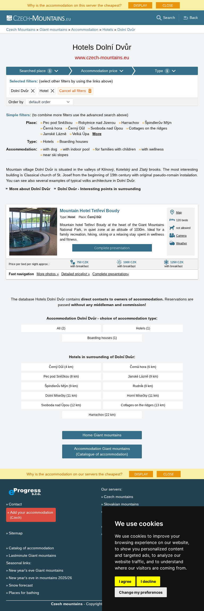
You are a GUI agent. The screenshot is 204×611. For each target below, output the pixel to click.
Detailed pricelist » (75, 274)
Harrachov (130, 122)
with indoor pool (76, 149)
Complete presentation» (110, 274)
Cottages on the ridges (148, 128)
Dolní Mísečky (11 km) (61, 395)
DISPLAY (140, 5)
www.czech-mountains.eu (102, 57)
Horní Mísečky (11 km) (143, 395)
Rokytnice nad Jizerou (97, 122)
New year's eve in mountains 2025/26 (40, 578)
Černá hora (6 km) (143, 367)
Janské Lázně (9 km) (143, 376)
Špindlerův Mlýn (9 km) (61, 386)
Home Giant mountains (102, 435)
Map (179, 212)
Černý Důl (76, 128)
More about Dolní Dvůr (29, 189)
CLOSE (168, 5)
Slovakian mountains (121, 504)
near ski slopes (55, 155)
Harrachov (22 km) (102, 415)
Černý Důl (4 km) (61, 367)
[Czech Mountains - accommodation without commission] (38, 18)
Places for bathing (24, 593)
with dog (50, 149)
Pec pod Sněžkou (58, 122)
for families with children (115, 149)
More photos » (48, 274)
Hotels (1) (143, 328)
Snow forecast (21, 585)
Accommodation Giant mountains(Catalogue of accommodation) (102, 451)
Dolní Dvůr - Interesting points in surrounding (99, 189)
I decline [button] (148, 581)
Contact (15, 504)
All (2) (61, 328)
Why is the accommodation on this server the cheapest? (74, 5)
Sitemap (16, 533)
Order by (15, 102)
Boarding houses (74, 141)
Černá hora (52, 128)
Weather (181, 243)
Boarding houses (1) (102, 338)
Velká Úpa (80, 134)
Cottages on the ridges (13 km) (143, 405)
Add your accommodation (31, 515)
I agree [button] (125, 581)
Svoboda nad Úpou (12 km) (61, 405)
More (96, 134)
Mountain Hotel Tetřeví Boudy (90, 210)
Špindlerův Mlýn (158, 122)
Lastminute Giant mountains (32, 555)
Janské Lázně (54, 134)
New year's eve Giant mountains (36, 570)
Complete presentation (112, 247)
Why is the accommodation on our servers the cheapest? (74, 473)
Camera (181, 235)
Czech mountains (118, 497)
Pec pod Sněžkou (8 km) (61, 376)
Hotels (48, 141)
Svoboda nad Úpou (107, 128)
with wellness (153, 149)
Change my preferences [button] (141, 592)
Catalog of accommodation (31, 548)
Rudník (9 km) (143, 386)
